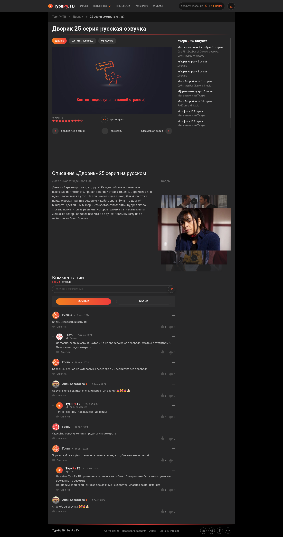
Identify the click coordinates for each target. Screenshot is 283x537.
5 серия (192, 63)
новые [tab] (56, 282)
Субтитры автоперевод (191, 55)
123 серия (191, 123)
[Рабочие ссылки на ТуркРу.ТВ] (228, 531)
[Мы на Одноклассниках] (220, 531)
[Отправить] (171, 289)
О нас (152, 530)
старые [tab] (66, 282)
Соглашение (111, 530)
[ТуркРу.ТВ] (61, 6)
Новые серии (122, 6)
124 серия (191, 113)
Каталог (83, 6)
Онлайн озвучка (209, 51)
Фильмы (158, 6)
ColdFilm (182, 51)
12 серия (195, 93)
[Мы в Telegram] (211, 531)
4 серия (192, 73)
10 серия (195, 103)
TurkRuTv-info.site (168, 530)
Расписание (141, 6)
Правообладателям (134, 530)
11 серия (195, 83)
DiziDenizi (193, 51)
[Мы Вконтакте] (203, 531)
